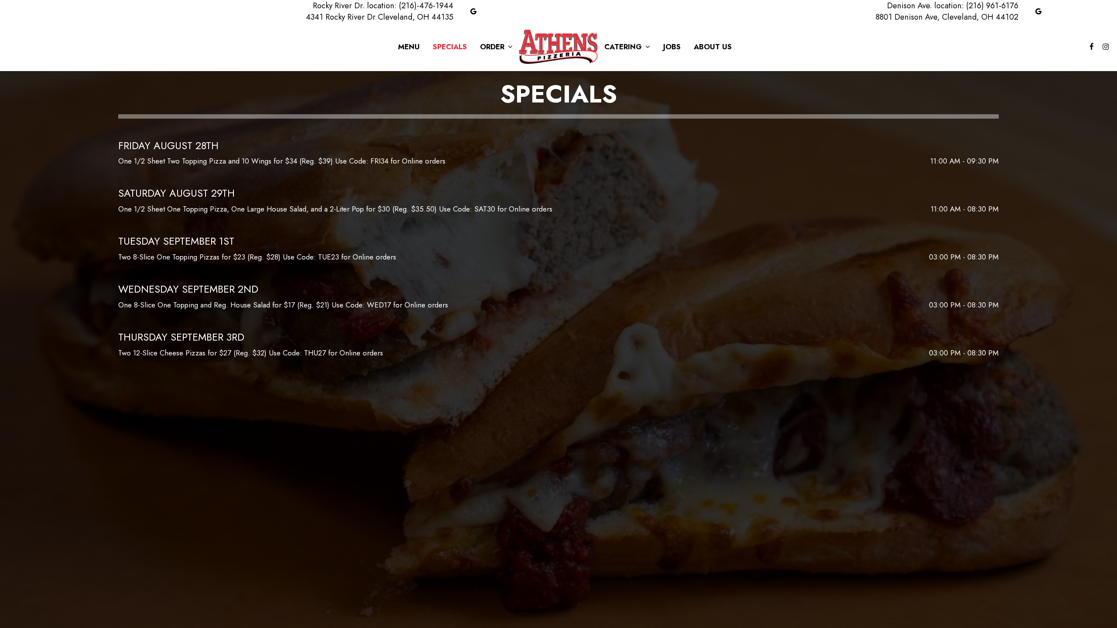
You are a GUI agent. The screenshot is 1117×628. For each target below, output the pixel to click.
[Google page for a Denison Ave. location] (1038, 11)
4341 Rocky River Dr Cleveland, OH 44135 (379, 17)
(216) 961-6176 (992, 5)
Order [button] (493, 46)
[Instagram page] (1106, 47)
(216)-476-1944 (426, 5)
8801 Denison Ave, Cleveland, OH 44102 (947, 17)
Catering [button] (624, 46)
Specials (450, 46)
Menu (409, 46)
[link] (558, 46)
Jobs (672, 46)
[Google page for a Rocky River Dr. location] (473, 11)
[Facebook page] (1092, 47)
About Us (713, 46)
